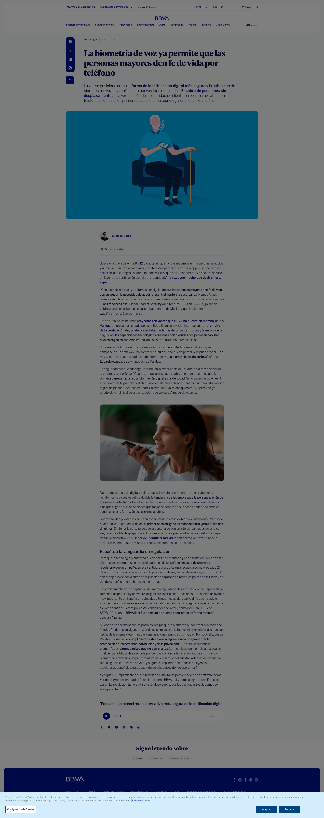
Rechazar (289, 809)
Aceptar (266, 809)
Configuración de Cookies (20, 809)
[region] (162, 805)
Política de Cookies (141, 800)
